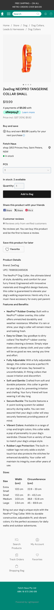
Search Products (17, 546)
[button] (45, 13)
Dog (25, 25)
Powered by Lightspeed (27, 602)
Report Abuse (27, 597)
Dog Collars (34, 29)
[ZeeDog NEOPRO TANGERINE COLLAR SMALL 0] (27, 58)
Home (6, 25)
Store (16, 25)
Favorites (37, 559)
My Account (37, 544)
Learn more (28, 112)
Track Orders (17, 559)
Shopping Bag (16, 570)
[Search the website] (38, 14)
